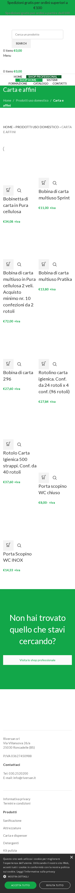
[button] (8, 190)
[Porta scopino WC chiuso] (55, 422)
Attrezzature (12, 828)
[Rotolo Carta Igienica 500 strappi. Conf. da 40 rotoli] (19, 422)
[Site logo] (29, 22)
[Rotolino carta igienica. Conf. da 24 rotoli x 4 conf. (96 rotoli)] (55, 342)
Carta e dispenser (15, 835)
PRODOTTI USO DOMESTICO (37, 127)
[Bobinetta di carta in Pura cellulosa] (19, 168)
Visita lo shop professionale (37, 660)
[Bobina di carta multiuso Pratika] (55, 242)
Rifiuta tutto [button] (55, 885)
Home (7, 100)
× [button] (71, 857)
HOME (8, 127)
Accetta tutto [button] (20, 885)
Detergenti (11, 843)
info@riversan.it (24, 778)
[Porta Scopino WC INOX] (19, 523)
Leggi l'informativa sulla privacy (36, 871)
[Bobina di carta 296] (19, 342)
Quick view (19, 190)
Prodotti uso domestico (32, 100)
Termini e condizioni (16, 803)
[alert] (37, 873)
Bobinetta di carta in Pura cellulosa (15, 205)
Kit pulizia (10, 850)
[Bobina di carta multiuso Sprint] (55, 164)
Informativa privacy (16, 799)
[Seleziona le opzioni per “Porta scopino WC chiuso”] (44, 478)
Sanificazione (12, 820)
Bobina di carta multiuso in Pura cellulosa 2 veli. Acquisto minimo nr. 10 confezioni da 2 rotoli (19, 292)
